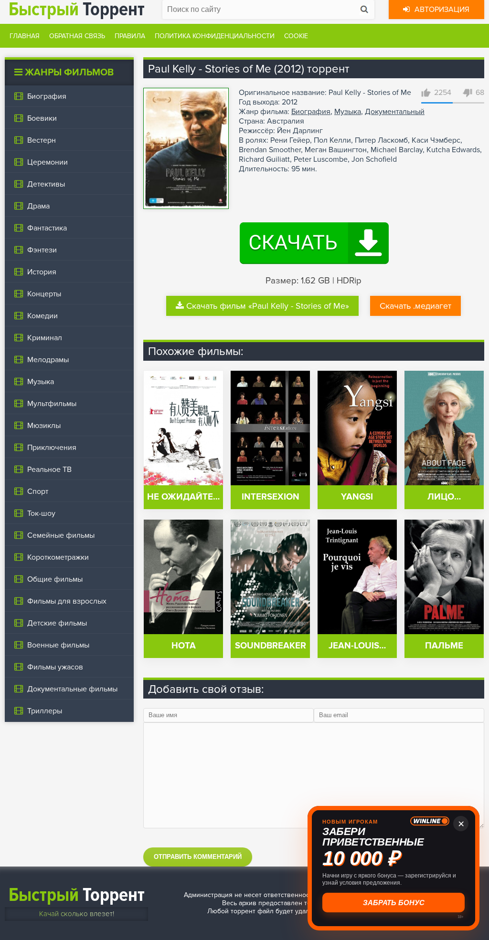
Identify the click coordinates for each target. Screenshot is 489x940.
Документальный (395, 111)
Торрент (77, 895)
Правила (130, 36)
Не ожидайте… (183, 496)
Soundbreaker (270, 645)
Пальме (444, 645)
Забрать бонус (394, 902)
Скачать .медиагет (415, 306)
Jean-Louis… (357, 645)
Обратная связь (77, 36)
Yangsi (357, 496)
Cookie (296, 36)
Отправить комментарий (198, 856)
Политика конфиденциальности (215, 36)
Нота (183, 645)
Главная (25, 36)
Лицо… (444, 496)
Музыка (347, 111)
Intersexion (270, 496)
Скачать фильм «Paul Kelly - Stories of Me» (267, 306)
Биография (310, 111)
